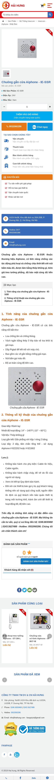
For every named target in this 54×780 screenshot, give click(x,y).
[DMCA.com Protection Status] (10, 729)
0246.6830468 (16, 707)
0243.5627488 (28, 707)
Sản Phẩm (12, 21)
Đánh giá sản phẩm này (35, 561)
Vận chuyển (18, 139)
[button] (3, 48)
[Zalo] (34, 778)
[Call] (7, 778)
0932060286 (16, 712)
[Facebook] (20, 778)
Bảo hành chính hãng (23, 155)
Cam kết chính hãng (22, 164)
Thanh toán (18, 147)
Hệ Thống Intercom (27, 21)
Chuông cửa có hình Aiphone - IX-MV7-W (39, 638)
